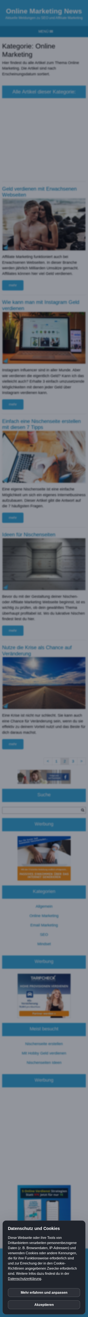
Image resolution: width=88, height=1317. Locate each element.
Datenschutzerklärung (24, 1279)
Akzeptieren (44, 1305)
